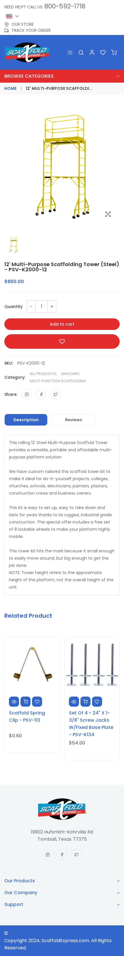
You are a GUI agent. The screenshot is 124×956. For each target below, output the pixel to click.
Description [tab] (26, 420)
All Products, (43, 374)
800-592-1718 (64, 6)
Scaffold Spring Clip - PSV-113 (27, 716)
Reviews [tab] (73, 420)
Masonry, (70, 374)
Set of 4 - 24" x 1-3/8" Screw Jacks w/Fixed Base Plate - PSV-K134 (91, 724)
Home (10, 88)
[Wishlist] (103, 52)
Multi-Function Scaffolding (58, 381)
